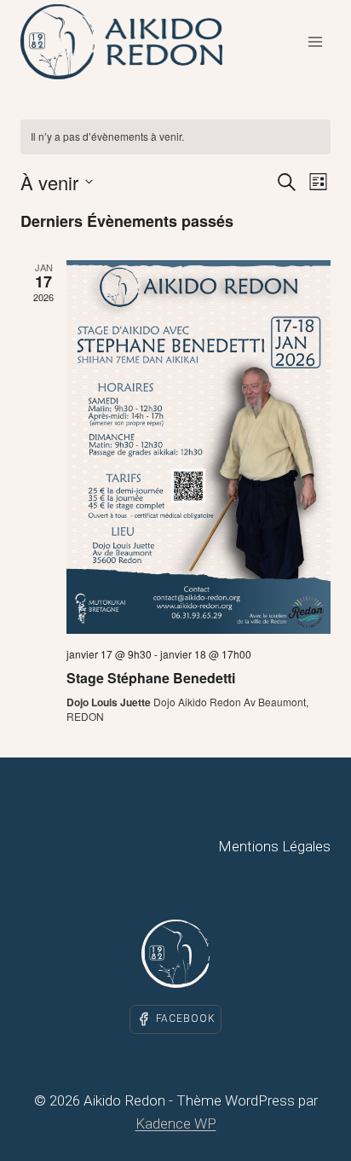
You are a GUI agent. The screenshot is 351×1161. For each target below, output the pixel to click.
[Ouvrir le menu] (315, 41)
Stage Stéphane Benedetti (150, 678)
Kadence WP (175, 1123)
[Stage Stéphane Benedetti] (198, 447)
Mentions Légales (274, 846)
